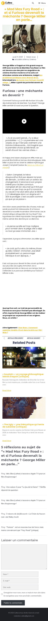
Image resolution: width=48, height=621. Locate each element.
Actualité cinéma (22, 59)
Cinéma (32, 59)
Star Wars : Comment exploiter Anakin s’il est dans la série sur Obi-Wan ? (22, 330)
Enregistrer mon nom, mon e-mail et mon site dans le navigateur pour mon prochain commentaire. (24, 594)
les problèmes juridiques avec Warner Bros (22, 76)
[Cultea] (7, 3)
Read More (6, 390)
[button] (33, 3)
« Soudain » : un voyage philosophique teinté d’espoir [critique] (22, 375)
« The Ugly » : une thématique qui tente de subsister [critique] (23, 425)
